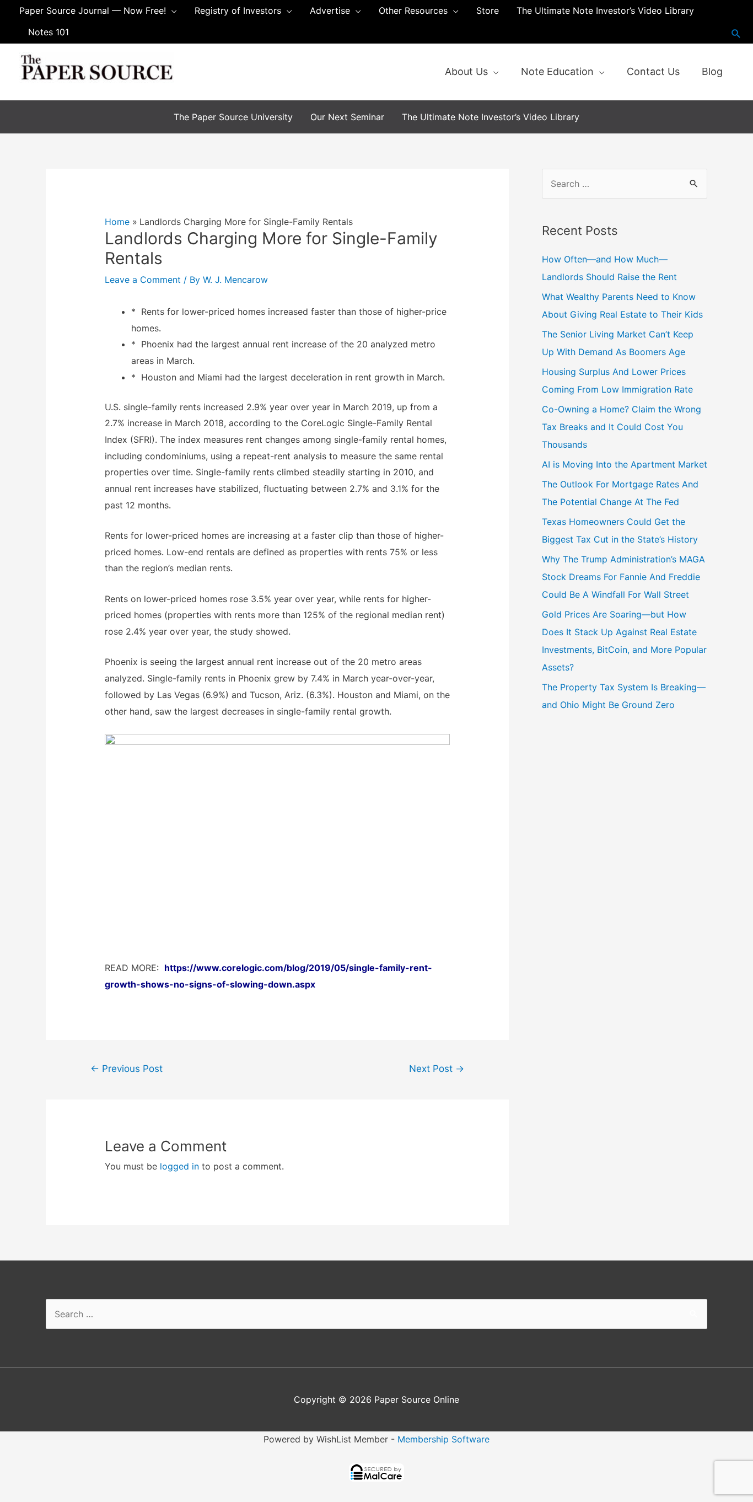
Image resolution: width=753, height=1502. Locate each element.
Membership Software (443, 1439)
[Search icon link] (736, 33)
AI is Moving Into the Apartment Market (624, 464)
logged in (179, 1166)
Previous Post (126, 1068)
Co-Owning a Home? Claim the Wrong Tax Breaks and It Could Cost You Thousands (621, 427)
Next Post (436, 1068)
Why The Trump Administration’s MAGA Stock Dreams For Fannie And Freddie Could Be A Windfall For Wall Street (623, 577)
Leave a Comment (143, 279)
